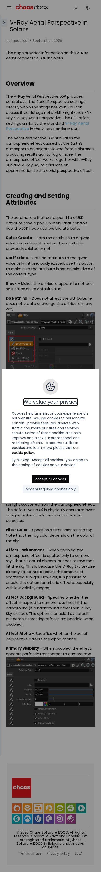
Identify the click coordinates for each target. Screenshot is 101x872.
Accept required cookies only (51, 489)
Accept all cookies (50, 479)
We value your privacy (51, 402)
